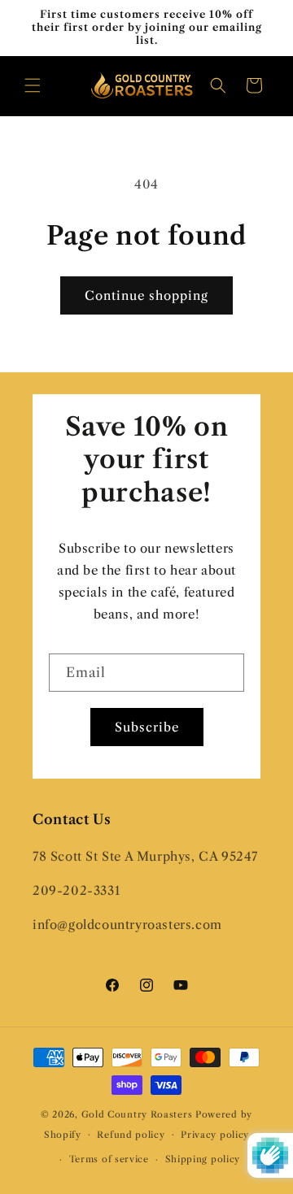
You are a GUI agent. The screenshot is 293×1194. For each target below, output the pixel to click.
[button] (32, 85)
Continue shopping (146, 295)
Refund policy (130, 1134)
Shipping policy (203, 1159)
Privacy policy (215, 1134)
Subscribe (147, 727)
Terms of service (109, 1159)
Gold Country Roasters (137, 1114)
